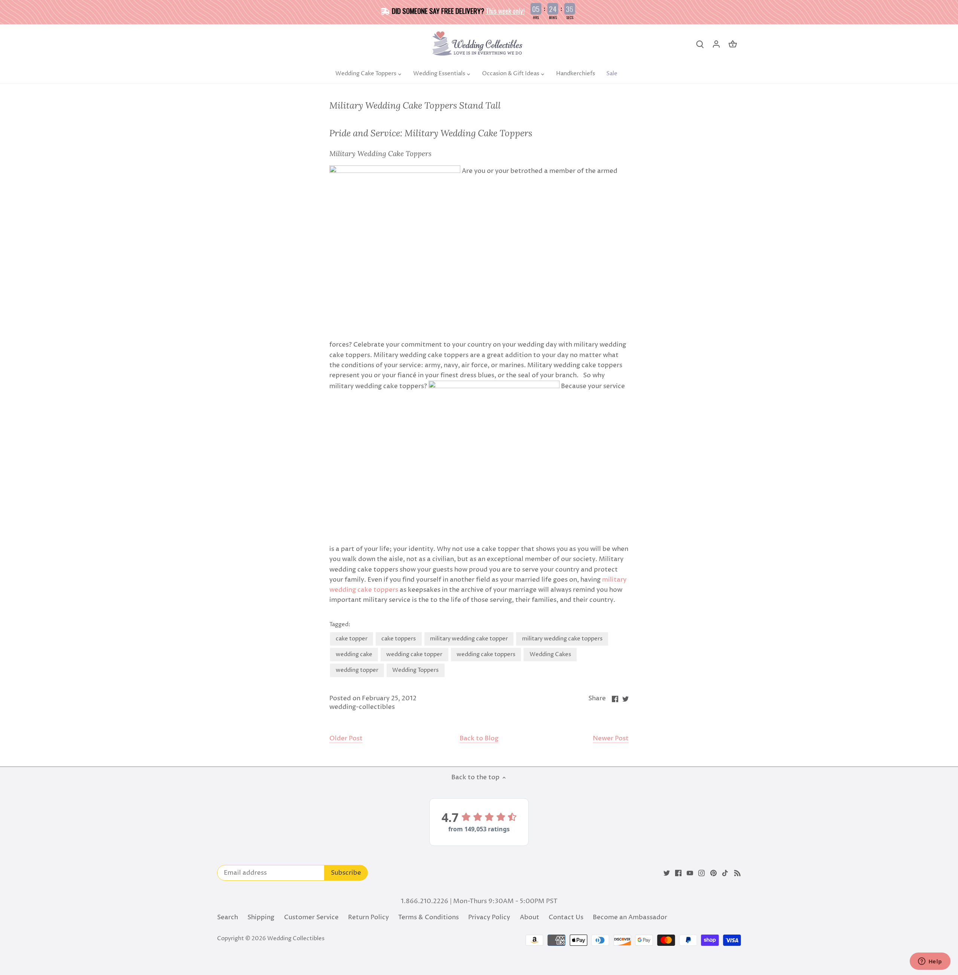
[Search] (700, 44)
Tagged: (339, 624)
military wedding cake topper (469, 639)
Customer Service (311, 917)
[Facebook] (678, 873)
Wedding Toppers (415, 670)
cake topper (351, 639)
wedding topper (357, 670)
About (529, 917)
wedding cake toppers (486, 654)
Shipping (260, 917)
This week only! (505, 10)
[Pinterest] (713, 873)
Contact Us (566, 917)
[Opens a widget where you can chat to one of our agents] (930, 962)
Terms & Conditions (428, 917)
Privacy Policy (489, 917)
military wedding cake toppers (562, 639)
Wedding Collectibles (295, 938)
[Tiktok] (725, 873)
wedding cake (354, 654)
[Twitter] (666, 873)
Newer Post (611, 738)
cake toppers (398, 639)
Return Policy (368, 917)
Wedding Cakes (550, 654)
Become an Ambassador (630, 917)
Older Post (346, 738)
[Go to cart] (732, 44)
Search (227, 917)
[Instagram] (701, 873)
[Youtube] (690, 873)
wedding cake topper (414, 654)
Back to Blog (479, 738)
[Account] (716, 44)
